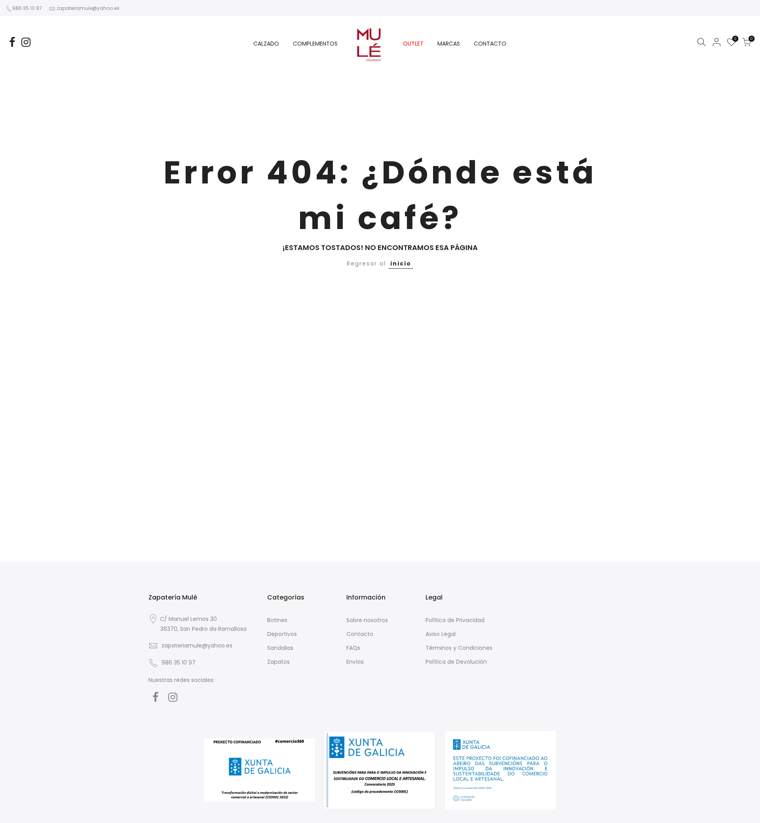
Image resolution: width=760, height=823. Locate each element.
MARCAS (448, 44)
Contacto (359, 634)
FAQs (353, 648)
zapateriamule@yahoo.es (88, 8)
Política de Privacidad (455, 620)
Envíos (355, 662)
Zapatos (278, 662)
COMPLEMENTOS (315, 44)
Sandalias (280, 648)
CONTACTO (490, 44)
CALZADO (266, 44)
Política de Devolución (456, 662)
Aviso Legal (441, 634)
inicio (400, 263)
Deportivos (282, 634)
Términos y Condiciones (459, 648)
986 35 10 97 (27, 8)
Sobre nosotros (367, 620)
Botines (277, 620)
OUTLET (413, 44)
